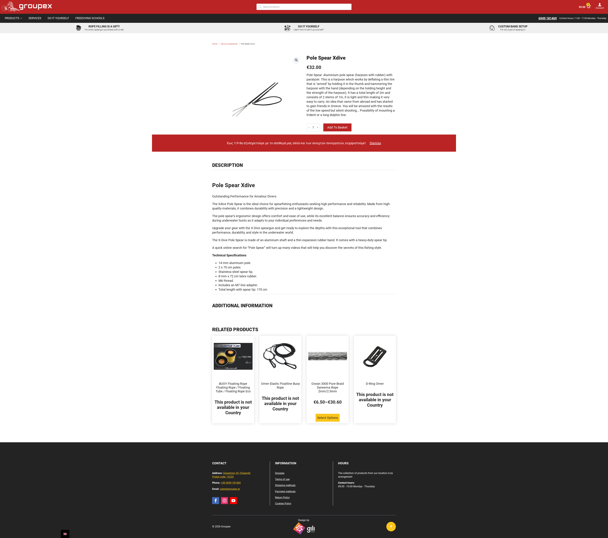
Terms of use (282, 479)
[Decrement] (309, 127)
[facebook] (215, 500)
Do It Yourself (58, 18)
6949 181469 (547, 18)
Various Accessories (229, 44)
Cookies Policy (283, 503)
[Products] (22, 18)
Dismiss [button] (375, 143)
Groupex (279, 473)
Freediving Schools (89, 18)
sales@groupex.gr (230, 488)
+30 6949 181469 (231, 482)
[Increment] (317, 127)
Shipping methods (285, 485)
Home (214, 44)
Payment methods (285, 491)
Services (34, 18)
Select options (327, 418)
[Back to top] (391, 526)
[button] (296, 60)
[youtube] (233, 500)
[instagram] (224, 500)
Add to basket (337, 127)
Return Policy (282, 497)
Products (12, 18)
